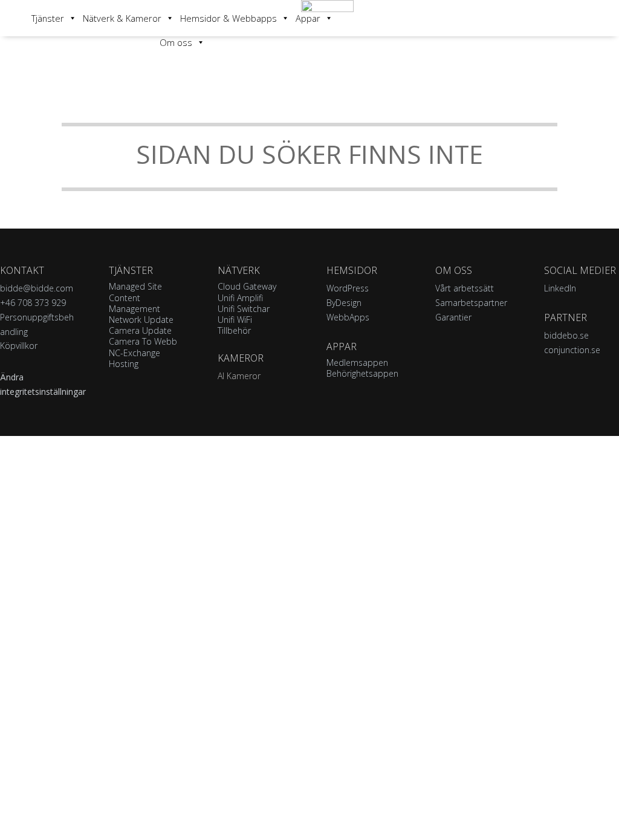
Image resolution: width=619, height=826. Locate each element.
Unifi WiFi (235, 319)
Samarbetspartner (471, 302)
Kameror (241, 358)
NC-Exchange (134, 353)
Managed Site (135, 286)
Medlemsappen (357, 362)
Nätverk (239, 270)
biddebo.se (566, 335)
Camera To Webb (143, 341)
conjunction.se (572, 350)
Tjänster (47, 18)
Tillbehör (234, 330)
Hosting (123, 363)
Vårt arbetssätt (464, 288)
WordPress (347, 288)
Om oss (176, 42)
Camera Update (140, 330)
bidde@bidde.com (36, 288)
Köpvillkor (18, 345)
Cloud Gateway (247, 286)
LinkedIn (560, 288)
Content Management (134, 303)
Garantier (453, 317)
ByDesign (343, 302)
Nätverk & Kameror (122, 18)
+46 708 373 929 (33, 302)
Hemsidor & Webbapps (228, 18)
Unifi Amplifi (240, 298)
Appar (308, 18)
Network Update (141, 319)
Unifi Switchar (244, 308)
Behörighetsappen (362, 373)
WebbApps (347, 317)
